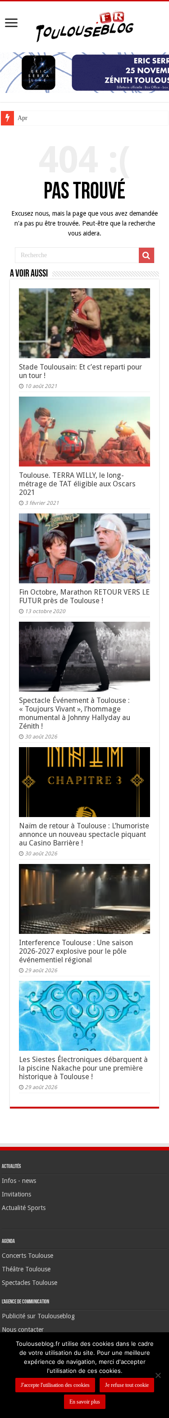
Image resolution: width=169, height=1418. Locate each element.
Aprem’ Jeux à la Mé (44, 118)
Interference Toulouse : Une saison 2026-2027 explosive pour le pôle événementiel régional (76, 951)
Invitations (16, 1194)
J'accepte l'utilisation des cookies (55, 1385)
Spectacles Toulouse (29, 1282)
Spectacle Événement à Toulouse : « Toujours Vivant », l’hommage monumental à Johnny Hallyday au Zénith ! (74, 713)
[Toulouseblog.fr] (84, 25)
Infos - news (19, 1180)
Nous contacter (23, 1329)
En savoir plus (84, 1402)
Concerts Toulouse (27, 1255)
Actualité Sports (24, 1207)
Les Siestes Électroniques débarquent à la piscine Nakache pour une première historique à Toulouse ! (83, 1068)
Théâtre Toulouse (26, 1269)
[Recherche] (146, 255)
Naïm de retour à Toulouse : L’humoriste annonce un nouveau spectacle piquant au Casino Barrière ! (84, 834)
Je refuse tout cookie (127, 1385)
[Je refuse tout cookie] (157, 1375)
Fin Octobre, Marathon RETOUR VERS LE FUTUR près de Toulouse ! (84, 596)
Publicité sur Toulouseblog (38, 1316)
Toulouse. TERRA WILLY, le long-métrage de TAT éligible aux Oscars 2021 (77, 484)
